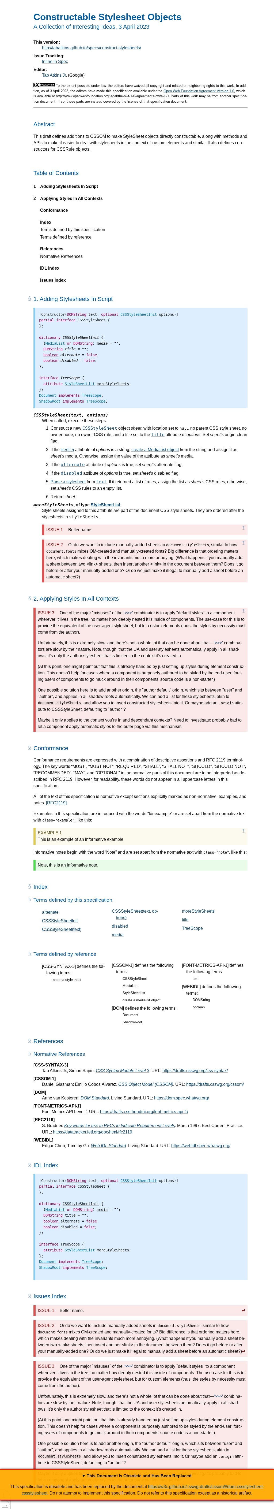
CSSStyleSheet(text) (61, 929)
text (101, 481)
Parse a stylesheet (68, 482)
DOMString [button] (201, 1000)
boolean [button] (199, 1007)
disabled (71, 473)
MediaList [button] (130, 986)
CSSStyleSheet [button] (135, 979)
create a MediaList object (155, 449)
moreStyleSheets (198, 911)
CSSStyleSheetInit (60, 921)
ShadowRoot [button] (132, 1022)
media (67, 449)
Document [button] (130, 1015)
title (158, 434)
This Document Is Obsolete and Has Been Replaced (139, 1476)
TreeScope (192, 928)
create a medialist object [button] (142, 1000)
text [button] (196, 979)
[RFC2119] (56, 803)
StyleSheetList (105, 505)
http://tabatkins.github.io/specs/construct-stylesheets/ (91, 48)
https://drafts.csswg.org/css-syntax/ (195, 1070)
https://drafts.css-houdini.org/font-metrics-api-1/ (144, 1111)
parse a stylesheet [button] (67, 980)
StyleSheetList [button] (134, 993)
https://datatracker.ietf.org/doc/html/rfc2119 (92, 1132)
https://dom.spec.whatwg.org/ (181, 1098)
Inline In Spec (55, 61)
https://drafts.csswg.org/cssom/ (215, 1084)
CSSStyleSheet (99, 428)
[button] (81, 337)
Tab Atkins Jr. (54, 75)
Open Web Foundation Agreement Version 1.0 (198, 91)
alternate (73, 464)
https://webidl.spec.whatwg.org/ (200, 1145)
